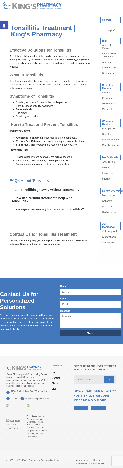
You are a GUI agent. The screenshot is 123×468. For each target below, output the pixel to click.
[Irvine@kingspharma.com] (22, 398)
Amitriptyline (108, 128)
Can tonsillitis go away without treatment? (46, 190)
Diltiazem (107, 206)
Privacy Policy (82, 460)
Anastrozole (108, 161)
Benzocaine (108, 195)
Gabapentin (108, 98)
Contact (56, 377)
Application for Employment (90, 463)
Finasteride (108, 173)
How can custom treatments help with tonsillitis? (42, 199)
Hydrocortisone (110, 212)
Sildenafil (106, 178)
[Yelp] (8, 445)
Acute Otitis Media (108, 46)
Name (63, 286)
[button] (118, 6)
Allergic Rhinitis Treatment (110, 55)
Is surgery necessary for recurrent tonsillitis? (49, 209)
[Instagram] (24, 445)
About (55, 383)
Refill (54, 372)
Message (65, 310)
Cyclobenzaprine (111, 145)
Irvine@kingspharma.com (37, 398)
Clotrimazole (108, 242)
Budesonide (108, 73)
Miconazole (108, 103)
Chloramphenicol (111, 231)
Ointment (107, 109)
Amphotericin (109, 67)
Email (63, 298)
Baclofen (106, 134)
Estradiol (106, 92)
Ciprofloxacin (109, 237)
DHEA (105, 167)
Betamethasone (110, 139)
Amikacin (107, 62)
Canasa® (107, 201)
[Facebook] (16, 445)
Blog (54, 388)
